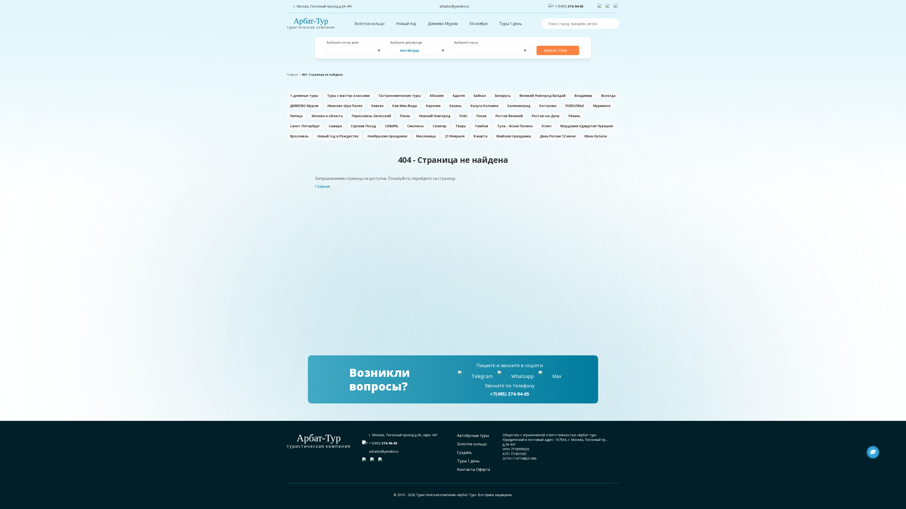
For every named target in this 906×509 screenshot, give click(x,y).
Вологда (608, 95)
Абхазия (437, 95)
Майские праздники (513, 136)
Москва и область (327, 116)
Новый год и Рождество (338, 136)
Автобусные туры (473, 435)
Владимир (583, 95)
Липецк (296, 116)
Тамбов (481, 126)
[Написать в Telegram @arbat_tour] (600, 6)
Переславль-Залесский (371, 116)
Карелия (433, 105)
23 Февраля (455, 136)
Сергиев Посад (363, 126)
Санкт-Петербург (305, 126)
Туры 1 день (510, 23)
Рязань (574, 116)
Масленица (426, 136)
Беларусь (503, 95)
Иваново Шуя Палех (344, 105)
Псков (481, 116)
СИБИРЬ (391, 126)
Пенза (405, 116)
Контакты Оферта (473, 469)
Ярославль (299, 136)
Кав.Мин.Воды (404, 105)
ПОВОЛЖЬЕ (574, 105)
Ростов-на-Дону (546, 116)
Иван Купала (595, 136)
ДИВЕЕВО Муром (304, 105)
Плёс (463, 116)
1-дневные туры (304, 95)
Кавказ (377, 105)
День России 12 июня (557, 136)
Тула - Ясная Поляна (515, 126)
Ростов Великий (509, 116)
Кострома (547, 105)
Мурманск (602, 105)
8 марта (480, 136)
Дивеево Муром (443, 23)
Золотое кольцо (369, 23)
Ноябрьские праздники (387, 136)
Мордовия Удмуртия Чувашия (586, 126)
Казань (455, 105)
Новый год (406, 23)
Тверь (460, 126)
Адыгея (459, 95)
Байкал (480, 95)
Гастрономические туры (400, 95)
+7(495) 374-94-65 (509, 394)
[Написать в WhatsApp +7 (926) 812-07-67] (608, 6)
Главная (292, 75)
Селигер (439, 126)
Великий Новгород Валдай (543, 95)
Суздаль (464, 452)
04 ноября (478, 23)
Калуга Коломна (484, 105)
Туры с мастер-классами (348, 95)
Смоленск (415, 126)
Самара (335, 126)
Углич (546, 126)
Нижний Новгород (434, 116)
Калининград (519, 105)
